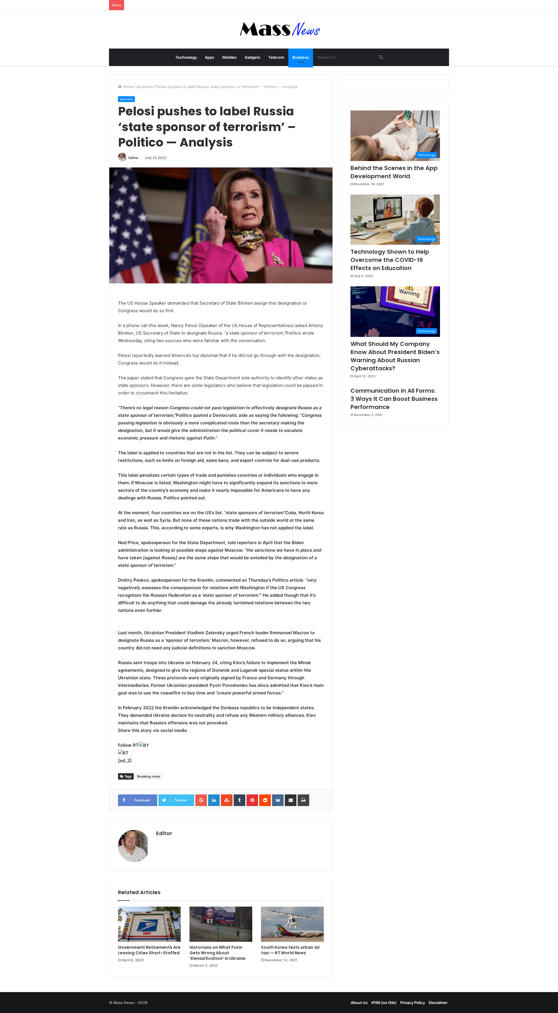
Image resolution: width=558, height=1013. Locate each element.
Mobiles (229, 57)
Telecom (276, 57)
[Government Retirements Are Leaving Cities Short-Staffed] (149, 924)
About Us (359, 1002)
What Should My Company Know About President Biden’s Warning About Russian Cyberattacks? (395, 356)
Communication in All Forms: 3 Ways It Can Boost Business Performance (394, 399)
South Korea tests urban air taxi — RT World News (290, 950)
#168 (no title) (383, 1002)
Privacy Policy (412, 1002)
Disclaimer (438, 1002)
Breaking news (148, 776)
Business (300, 57)
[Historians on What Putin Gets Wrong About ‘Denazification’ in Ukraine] (220, 924)
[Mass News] (279, 29)
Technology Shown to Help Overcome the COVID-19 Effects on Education (389, 260)
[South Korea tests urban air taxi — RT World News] (292, 924)
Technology (186, 57)
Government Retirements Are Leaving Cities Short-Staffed (149, 950)
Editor (133, 158)
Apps (209, 57)
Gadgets (252, 57)
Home (127, 86)
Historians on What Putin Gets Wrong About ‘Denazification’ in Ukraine (217, 952)
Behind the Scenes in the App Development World (394, 172)
